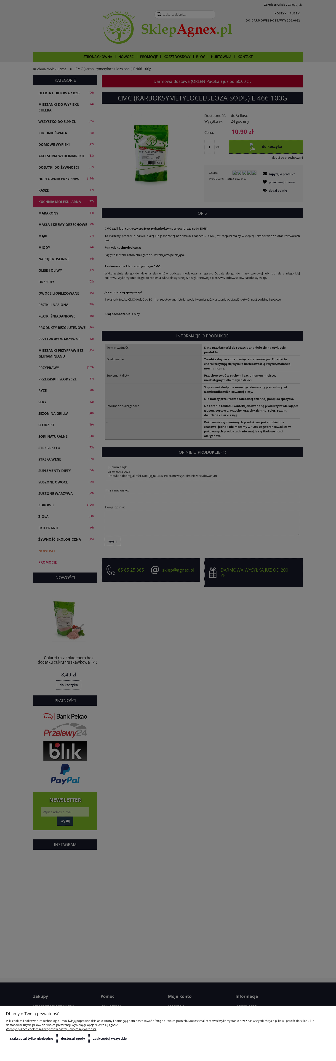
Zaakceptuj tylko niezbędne (31, 1038)
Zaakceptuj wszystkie (110, 1038)
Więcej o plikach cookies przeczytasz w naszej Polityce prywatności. (51, 1029)
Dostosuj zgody (73, 1038)
